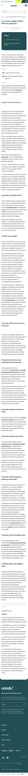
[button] (2, 5)
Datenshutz (13, 763)
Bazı (6, 300)
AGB (2, 763)
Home (2, 16)
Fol (26, 756)
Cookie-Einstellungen (19, 763)
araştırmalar (11, 300)
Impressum (7, 763)
